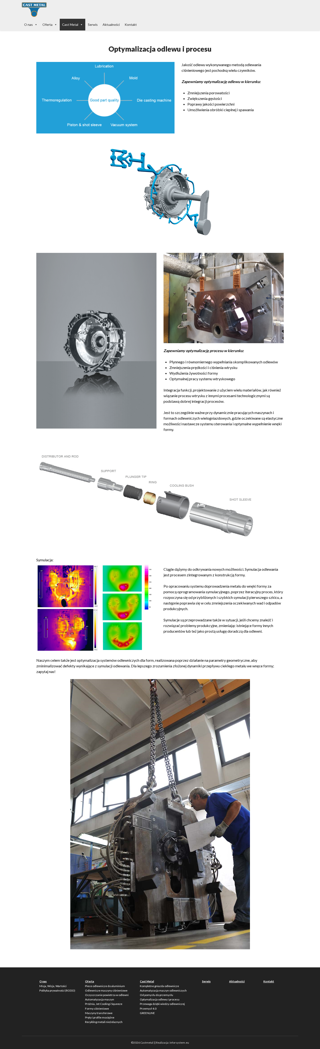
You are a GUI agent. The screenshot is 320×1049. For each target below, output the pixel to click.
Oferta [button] (47, 25)
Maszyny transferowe (98, 1013)
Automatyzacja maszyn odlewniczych (163, 990)
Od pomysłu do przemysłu (156, 995)
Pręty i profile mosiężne (99, 1017)
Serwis (93, 25)
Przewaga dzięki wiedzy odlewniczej (162, 1004)
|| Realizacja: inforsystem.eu (171, 1042)
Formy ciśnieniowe (97, 1008)
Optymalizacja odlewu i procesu (159, 999)
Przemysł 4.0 (148, 1008)
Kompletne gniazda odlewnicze (159, 986)
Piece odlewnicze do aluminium (105, 986)
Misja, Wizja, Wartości (53, 986)
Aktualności (111, 25)
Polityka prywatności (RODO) (57, 990)
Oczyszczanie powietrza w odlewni (107, 995)
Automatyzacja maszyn (99, 999)
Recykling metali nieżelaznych (104, 1022)
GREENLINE (147, 1013)
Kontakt (131, 25)
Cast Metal (70, 25)
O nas (28, 25)
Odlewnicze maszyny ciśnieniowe (106, 990)
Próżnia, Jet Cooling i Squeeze (103, 1004)
